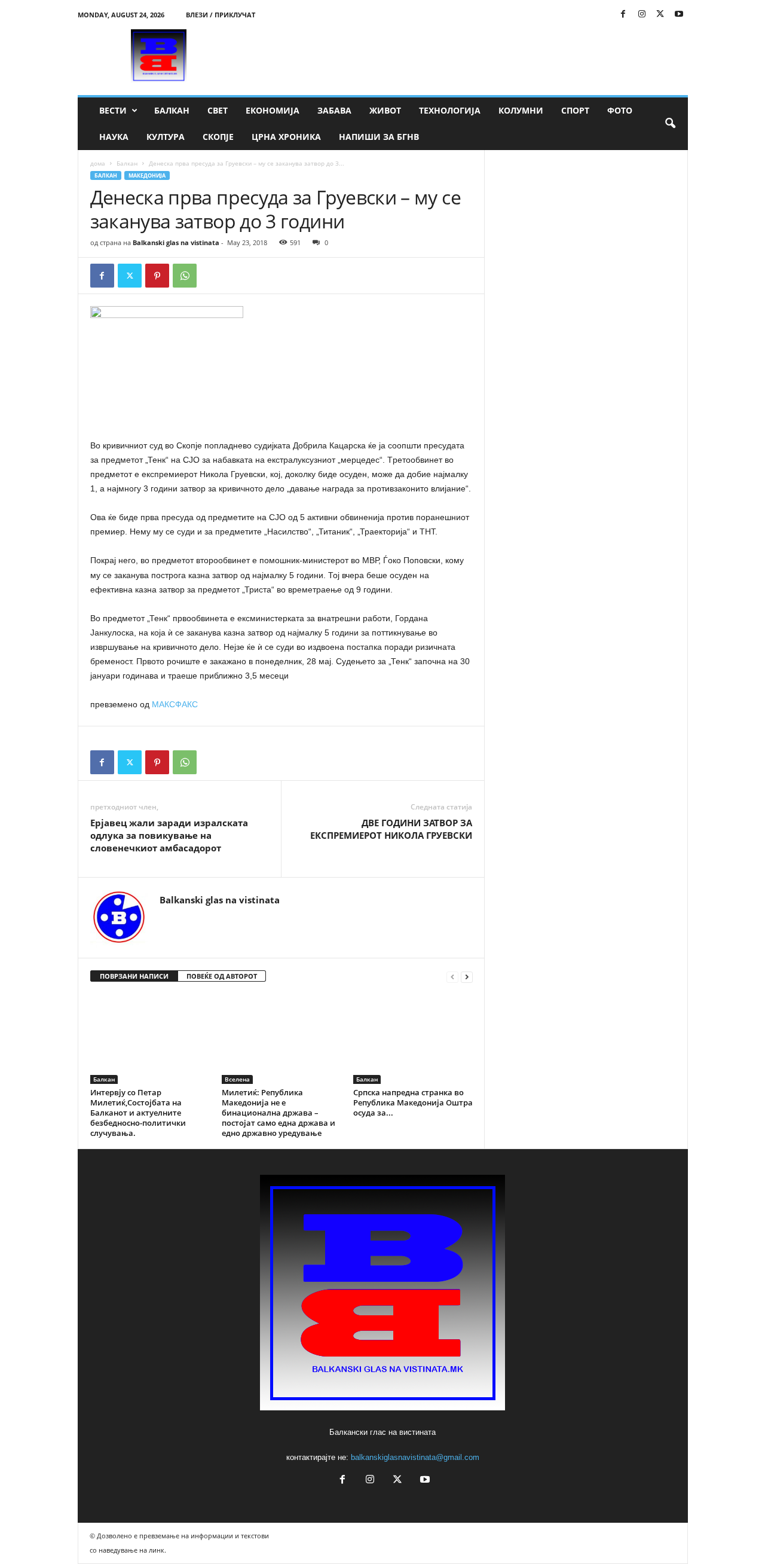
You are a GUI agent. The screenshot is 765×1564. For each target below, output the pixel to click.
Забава (334, 110)
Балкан (171, 110)
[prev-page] (452, 976)
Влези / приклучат (220, 14)
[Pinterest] (157, 276)
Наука (113, 136)
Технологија (450, 110)
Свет (217, 110)
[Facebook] (623, 14)
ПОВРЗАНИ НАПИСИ (134, 976)
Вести (113, 110)
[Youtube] (679, 14)
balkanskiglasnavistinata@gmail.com (415, 1457)
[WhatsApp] (185, 276)
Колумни (520, 110)
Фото (619, 110)
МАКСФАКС (175, 704)
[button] (670, 124)
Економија (272, 110)
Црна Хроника (286, 136)
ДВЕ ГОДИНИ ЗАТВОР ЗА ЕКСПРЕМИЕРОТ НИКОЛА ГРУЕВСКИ (391, 829)
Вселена (237, 1079)
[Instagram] (642, 14)
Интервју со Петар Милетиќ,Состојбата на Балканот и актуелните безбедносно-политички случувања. (138, 1112)
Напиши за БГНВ (379, 136)
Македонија (147, 175)
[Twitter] (660, 14)
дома (97, 163)
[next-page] (467, 976)
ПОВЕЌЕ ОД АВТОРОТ (221, 976)
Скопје (218, 136)
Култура (165, 136)
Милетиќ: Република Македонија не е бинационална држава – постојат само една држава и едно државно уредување (278, 1112)
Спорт (575, 110)
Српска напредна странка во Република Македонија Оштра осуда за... (413, 1102)
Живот (385, 110)
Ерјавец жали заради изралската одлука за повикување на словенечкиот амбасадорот (169, 835)
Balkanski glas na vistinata (176, 242)
